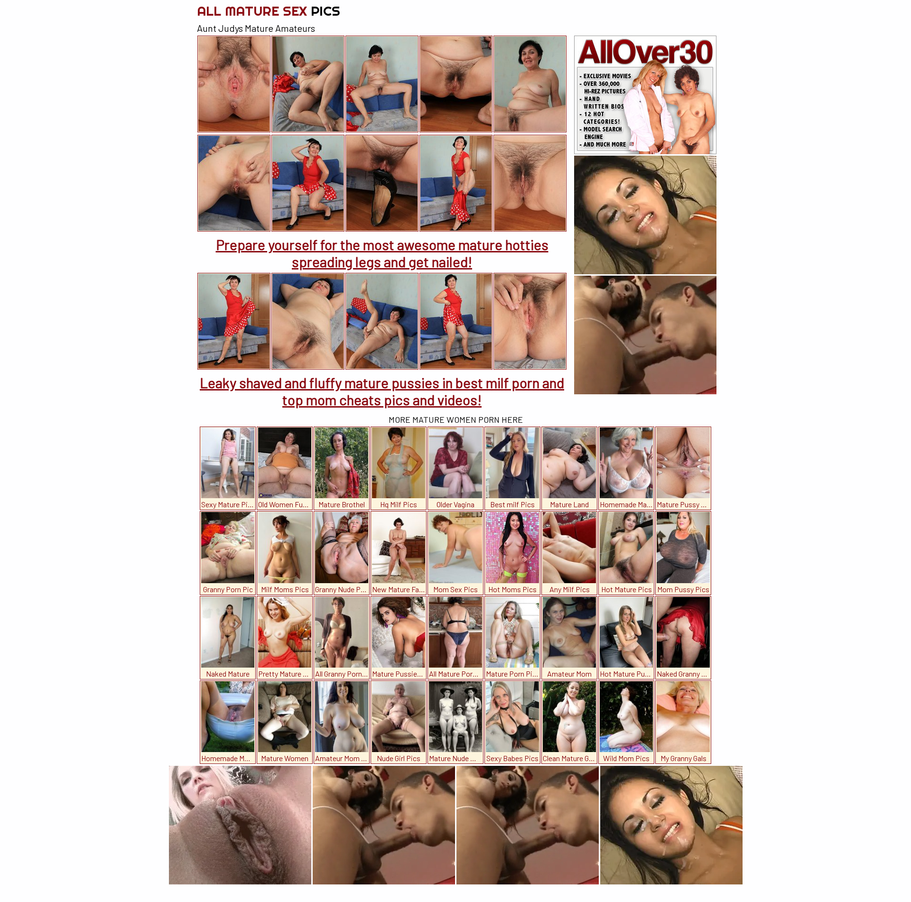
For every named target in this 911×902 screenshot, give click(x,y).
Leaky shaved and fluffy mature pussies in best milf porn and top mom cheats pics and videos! (382, 391)
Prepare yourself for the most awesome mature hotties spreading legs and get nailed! (382, 253)
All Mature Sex (268, 10)
